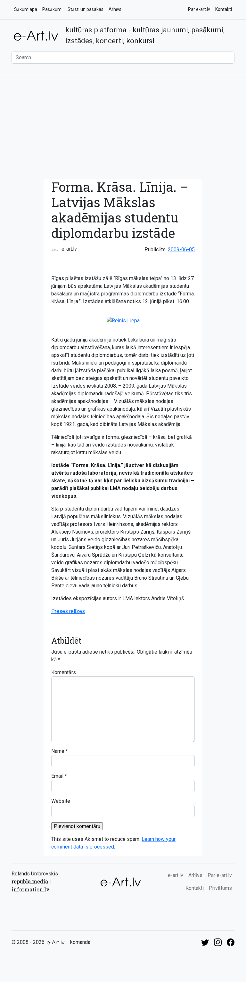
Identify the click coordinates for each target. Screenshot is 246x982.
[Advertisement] (123, 127)
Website (60, 801)
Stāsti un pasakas (85, 9)
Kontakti (223, 9)
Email (57, 776)
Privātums (220, 888)
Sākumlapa (25, 9)
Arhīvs (115, 9)
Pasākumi (52, 9)
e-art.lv (69, 249)
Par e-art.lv (199, 9)
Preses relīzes (68, 611)
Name (57, 751)
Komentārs (63, 672)
